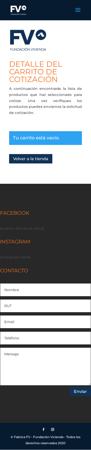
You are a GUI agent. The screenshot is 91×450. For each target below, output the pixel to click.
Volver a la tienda (30, 158)
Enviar (80, 391)
